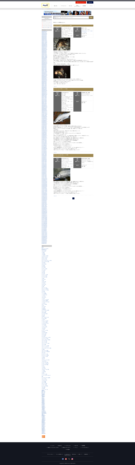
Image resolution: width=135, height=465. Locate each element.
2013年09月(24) (44, 193)
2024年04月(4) (44, 64)
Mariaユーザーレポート (67, 447)
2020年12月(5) (44, 101)
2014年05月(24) (44, 184)
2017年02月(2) (44, 152)
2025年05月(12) (44, 49)
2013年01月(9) (44, 203)
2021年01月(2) (44, 100)
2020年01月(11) (44, 111)
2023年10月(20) (44, 71)
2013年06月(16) (44, 197)
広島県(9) (43, 403)
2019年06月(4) (44, 120)
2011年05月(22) (44, 226)
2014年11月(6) (44, 177)
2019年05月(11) (44, 121)
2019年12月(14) (44, 113)
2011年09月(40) (44, 222)
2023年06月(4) (44, 76)
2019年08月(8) (44, 117)
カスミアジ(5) (44, 264)
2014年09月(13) (44, 179)
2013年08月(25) (44, 194)
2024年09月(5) (44, 58)
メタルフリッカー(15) (45, 369)
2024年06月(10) (44, 62)
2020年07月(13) (44, 107)
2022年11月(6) (44, 84)
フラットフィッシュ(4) (45, 343)
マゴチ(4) (43, 357)
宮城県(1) (43, 400)
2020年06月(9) (44, 108)
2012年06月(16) (44, 211)
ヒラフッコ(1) (44, 333)
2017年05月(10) (44, 148)
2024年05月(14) (44, 63)
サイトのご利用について (59, 454)
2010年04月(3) (44, 242)
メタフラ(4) (44, 368)
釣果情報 (83, 445)
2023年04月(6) (44, 78)
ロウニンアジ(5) (44, 383)
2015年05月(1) (44, 169)
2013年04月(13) (44, 199)
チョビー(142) (44, 318)
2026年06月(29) (44, 33)
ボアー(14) (43, 352)
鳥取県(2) (43, 421)
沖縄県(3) (43, 396)
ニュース (52, 445)
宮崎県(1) (43, 398)
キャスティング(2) (45, 274)
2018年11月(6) (44, 128)
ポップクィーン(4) (45, 354)
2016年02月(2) (44, 159)
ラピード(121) (44, 378)
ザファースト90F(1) (45, 288)
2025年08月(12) (44, 45)
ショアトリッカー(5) (45, 299)
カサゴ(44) (43, 262)
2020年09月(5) (44, 104)
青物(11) (43, 414)
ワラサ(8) (43, 388)
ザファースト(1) (44, 287)
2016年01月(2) (44, 160)
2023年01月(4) (44, 82)
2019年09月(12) (44, 116)
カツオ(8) (43, 265)
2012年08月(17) (44, 209)
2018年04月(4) (44, 136)
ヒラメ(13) (43, 336)
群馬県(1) (43, 402)
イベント (76, 447)
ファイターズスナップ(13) (46, 337)
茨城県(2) (43, 394)
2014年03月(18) (44, 186)
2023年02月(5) (44, 81)
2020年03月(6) (44, 109)
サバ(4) (43, 286)
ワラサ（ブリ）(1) (45, 389)
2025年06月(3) (44, 48)
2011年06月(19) (44, 225)
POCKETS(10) (44, 249)
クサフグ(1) (44, 279)
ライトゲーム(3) (44, 374)
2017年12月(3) (44, 140)
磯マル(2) (43, 393)
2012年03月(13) (44, 214)
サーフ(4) (43, 282)
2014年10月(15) (44, 178)
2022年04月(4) (44, 91)
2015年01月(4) (44, 174)
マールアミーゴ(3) (45, 356)
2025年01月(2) (44, 54)
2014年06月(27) (44, 182)
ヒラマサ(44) (44, 335)
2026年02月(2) (44, 38)
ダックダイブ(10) (44, 313)
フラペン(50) (44, 344)
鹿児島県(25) (44, 412)
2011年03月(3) (44, 229)
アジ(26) (43, 252)
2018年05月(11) (44, 135)
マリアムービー (68, 445)
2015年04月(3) (44, 171)
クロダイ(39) (44, 281)
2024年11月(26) (44, 56)
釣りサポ (76, 445)
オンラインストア (82, 2)
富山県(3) (43, 427)
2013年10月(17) (44, 192)
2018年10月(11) (44, 129)
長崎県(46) (43, 420)
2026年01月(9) (44, 39)
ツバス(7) (43, 319)
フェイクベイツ (62, 90)
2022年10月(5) (44, 85)
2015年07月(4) (44, 167)
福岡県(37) (43, 429)
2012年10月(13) (44, 206)
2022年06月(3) (44, 89)
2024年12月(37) (44, 55)
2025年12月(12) (44, 40)
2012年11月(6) (44, 205)
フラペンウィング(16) (45, 345)
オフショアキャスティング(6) (46, 260)
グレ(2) (43, 280)
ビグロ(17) (43, 331)
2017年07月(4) (44, 146)
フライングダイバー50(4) (46, 339)
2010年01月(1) (44, 243)
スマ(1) (43, 305)
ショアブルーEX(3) (45, 300)
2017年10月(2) (44, 142)
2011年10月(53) (44, 220)
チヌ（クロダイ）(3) (45, 317)
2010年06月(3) (44, 239)
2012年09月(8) (44, 207)
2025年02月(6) (44, 52)
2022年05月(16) (44, 90)
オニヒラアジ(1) (44, 259)
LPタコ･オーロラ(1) (45, 248)
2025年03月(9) (44, 51)
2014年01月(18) (44, 188)
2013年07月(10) (44, 196)
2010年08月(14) (44, 237)
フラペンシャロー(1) (45, 346)
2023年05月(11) (44, 77)
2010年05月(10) (44, 240)
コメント (55, 86)
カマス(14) (43, 266)
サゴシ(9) (43, 285)
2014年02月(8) (44, 187)
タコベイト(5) (44, 311)
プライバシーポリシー (50, 454)
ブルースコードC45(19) (46, 351)
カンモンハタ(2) (44, 268)
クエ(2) (43, 278)
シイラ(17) (43, 295)
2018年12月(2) (44, 127)
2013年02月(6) (44, 201)
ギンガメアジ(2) (44, 275)
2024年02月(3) (44, 67)
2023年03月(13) (44, 80)
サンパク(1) (44, 292)
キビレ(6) (43, 272)
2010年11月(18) (44, 233)
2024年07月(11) (44, 61)
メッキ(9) (43, 370)
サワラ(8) (43, 291)
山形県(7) (43, 409)
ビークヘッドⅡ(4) (45, 330)
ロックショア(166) (45, 385)
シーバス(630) (44, 293)
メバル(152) (44, 371)
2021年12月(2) (44, 96)
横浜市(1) (43, 395)
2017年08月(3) (44, 145)
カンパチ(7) (44, 267)
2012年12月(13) (44, 204)
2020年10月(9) (44, 103)
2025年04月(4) (44, 50)
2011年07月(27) (44, 224)
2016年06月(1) (44, 156)
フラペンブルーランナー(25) (46, 348)
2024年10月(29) (44, 57)
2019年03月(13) (44, 123)
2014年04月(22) (44, 185)
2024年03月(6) (44, 65)
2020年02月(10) (44, 110)
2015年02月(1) (44, 173)
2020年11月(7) (44, 102)
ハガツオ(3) (44, 327)
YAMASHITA (86, 454)
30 (48, 27)
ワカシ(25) (43, 387)
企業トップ (80, 454)
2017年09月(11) (44, 143)
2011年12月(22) (44, 218)
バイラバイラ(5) (44, 326)
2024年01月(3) (44, 68)
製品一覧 (59, 445)
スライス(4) (44, 306)
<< (44, 18)
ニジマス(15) (44, 324)
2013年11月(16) (44, 191)
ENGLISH (90, 2)
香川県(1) (43, 404)
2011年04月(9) (44, 227)
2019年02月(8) (44, 125)
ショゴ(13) (43, 303)
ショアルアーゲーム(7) (45, 301)
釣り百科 (68, 449)
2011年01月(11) (44, 231)
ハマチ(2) (43, 329)
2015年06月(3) (44, 168)
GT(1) (43, 247)
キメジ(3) (43, 273)
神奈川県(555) (44, 413)
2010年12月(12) (44, 232)
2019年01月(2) (44, 126)
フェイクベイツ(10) (45, 338)
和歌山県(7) (44, 433)
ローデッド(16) (44, 384)
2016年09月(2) (44, 155)
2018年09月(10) (44, 130)
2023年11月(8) (44, 70)
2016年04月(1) (44, 158)
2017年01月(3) (44, 153)
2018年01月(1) (44, 139)
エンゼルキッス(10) (45, 255)
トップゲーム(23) (44, 322)
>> (49, 18)
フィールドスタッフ (85, 447)
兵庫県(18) (43, 430)
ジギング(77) (44, 297)
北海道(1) (43, 432)
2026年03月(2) (44, 37)
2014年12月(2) (44, 175)
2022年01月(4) (44, 95)
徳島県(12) (43, 426)
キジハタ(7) (44, 269)
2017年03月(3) (44, 151)
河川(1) (43, 397)
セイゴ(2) (43, 307)
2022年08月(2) (44, 87)
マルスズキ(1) (44, 361)
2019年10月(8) (44, 115)
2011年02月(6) (44, 230)
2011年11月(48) (44, 219)
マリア (43, 8)
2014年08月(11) (44, 180)
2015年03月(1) (44, 172)
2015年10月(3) (44, 164)
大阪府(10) (43, 419)
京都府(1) (43, 401)
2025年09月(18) (44, 44)
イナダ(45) (43, 254)
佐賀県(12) (43, 407)
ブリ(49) (43, 349)
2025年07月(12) (44, 46)
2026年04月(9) (44, 36)
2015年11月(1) (44, 162)
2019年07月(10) (44, 119)
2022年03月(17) (44, 93)
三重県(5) (43, 408)
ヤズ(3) (43, 372)
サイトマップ (68, 454)
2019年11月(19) (44, 114)
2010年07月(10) (44, 238)
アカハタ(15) (44, 251)
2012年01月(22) (44, 217)
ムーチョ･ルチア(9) (45, 362)
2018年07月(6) (44, 133)
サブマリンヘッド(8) (45, 290)
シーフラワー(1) (44, 294)
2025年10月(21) (44, 43)
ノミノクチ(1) (44, 325)
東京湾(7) (43, 425)
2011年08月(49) (44, 223)
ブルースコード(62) (45, 350)
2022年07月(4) (44, 88)
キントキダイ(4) (44, 277)
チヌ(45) (43, 316)
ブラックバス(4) (44, 342)
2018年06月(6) (44, 134)
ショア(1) (43, 298)
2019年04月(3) (44, 122)
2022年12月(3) (44, 83)
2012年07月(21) (44, 210)
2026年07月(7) (44, 32)
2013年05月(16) (44, 198)
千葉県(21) (43, 417)
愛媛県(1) (43, 390)
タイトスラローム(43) (45, 310)
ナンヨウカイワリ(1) (45, 323)
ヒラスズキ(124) (44, 332)
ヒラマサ (67, 90)
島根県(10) (43, 422)
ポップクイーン (71, 90)
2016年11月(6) (44, 154)
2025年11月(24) (44, 42)
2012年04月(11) (44, 213)
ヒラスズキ (58, 90)
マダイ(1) (43, 358)
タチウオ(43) (44, 312)
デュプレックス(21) (45, 320)
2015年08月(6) (44, 166)
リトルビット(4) (44, 380)
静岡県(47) (43, 415)
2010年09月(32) (44, 236)
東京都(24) (43, 423)
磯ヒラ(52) (43, 391)
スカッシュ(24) (44, 304)
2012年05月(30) (44, 212)
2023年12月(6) (44, 69)
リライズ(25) (44, 381)
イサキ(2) (43, 253)
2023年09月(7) (44, 72)
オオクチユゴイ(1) (45, 256)
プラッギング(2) (44, 340)
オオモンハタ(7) (44, 258)
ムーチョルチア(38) (45, 364)
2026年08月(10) (44, 31)
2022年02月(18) (44, 94)
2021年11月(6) (44, 97)
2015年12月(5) (44, 161)
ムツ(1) (43, 365)
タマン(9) (43, 314)
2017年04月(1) (44, 149)
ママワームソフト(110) (45, 359)
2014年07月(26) (44, 181)
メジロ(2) (43, 367)
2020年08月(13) (44, 106)
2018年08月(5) (44, 132)
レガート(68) (44, 382)
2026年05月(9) (44, 35)
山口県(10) (43, 410)
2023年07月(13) (44, 75)
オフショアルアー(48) (45, 261)
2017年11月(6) (44, 141)
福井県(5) (43, 428)
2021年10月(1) (44, 98)
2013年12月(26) (44, 190)
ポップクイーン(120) (45, 355)
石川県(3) (43, 416)
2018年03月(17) (44, 138)
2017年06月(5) (44, 147)
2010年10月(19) (44, 235)
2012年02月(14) (44, 216)
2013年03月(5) (44, 200)
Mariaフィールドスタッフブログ (53, 447)
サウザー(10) (44, 284)
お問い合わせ (74, 454)
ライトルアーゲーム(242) (46, 377)
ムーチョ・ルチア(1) (45, 363)
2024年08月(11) (44, 59)
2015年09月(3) (44, 165)
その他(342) (44, 309)
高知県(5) (43, 406)
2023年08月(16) (44, 74)
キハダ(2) (43, 271)
